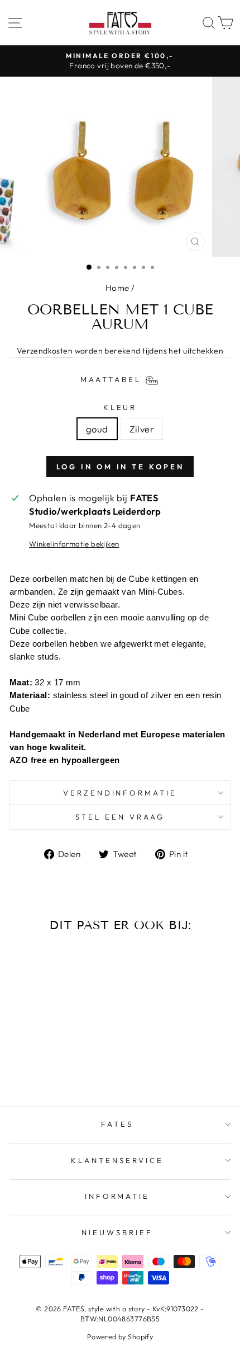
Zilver (141, 429)
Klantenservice (117, 1160)
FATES (117, 1123)
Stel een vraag (120, 816)
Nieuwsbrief (117, 1232)
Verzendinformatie (120, 792)
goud (97, 429)
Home (117, 288)
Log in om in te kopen (120, 466)
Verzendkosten (45, 351)
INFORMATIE (117, 1196)
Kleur (120, 407)
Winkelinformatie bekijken (74, 543)
